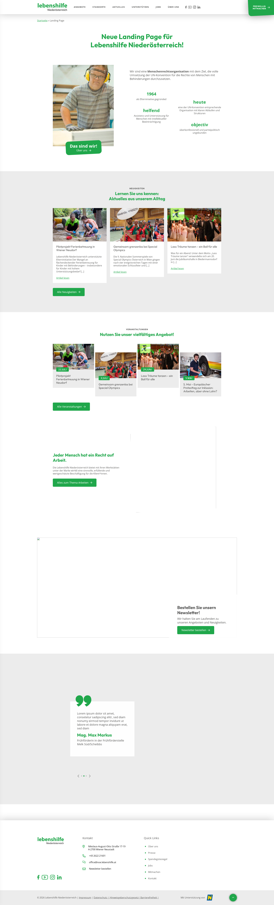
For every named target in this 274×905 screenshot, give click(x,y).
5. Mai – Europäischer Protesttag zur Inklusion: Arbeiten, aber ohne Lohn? (200, 388)
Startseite (42, 20)
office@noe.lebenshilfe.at (102, 862)
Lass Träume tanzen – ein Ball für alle (194, 246)
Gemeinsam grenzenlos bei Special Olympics (135, 248)
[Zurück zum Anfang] (233, 897)
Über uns (153, 846)
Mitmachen (154, 872)
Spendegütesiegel (157, 859)
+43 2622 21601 (97, 855)
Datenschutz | (102, 897)
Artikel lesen (62, 278)
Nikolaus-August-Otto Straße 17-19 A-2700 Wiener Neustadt (106, 848)
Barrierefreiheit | (149, 897)
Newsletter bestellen (100, 868)
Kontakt (152, 878)
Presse (151, 852)
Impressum (85, 897)
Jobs (150, 865)
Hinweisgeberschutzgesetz (124, 897)
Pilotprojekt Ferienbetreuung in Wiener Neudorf (75, 248)
